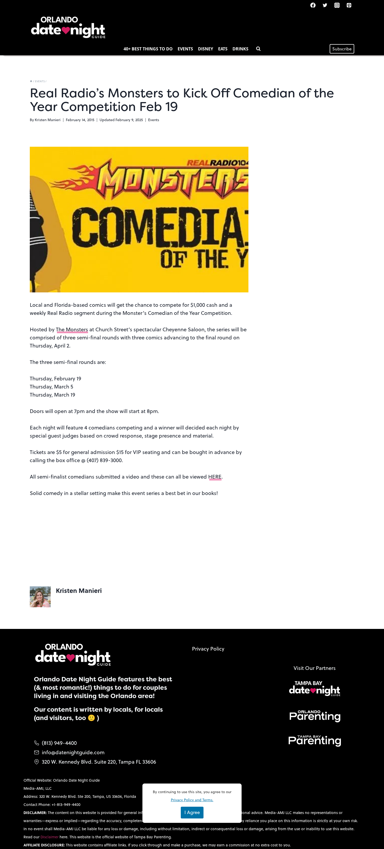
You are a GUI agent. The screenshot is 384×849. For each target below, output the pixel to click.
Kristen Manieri (48, 119)
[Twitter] (325, 5)
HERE (215, 476)
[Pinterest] (349, 5)
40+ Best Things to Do (148, 49)
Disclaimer (50, 837)
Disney (205, 49)
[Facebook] (313, 5)
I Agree (192, 812)
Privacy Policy (208, 648)
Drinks (240, 49)
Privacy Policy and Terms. (192, 800)
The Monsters (72, 329)
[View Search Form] (258, 49)
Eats (223, 49)
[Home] (31, 81)
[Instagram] (337, 5)
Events (185, 49)
